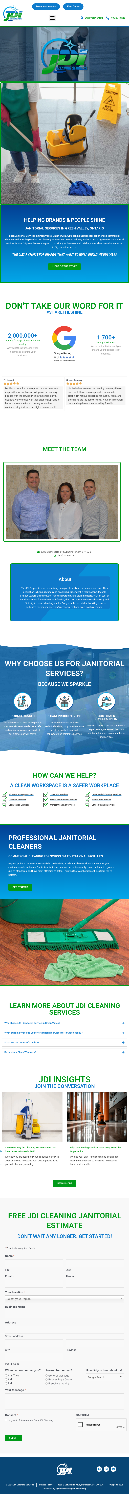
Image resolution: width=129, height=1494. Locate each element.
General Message (58, 1375)
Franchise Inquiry (58, 1383)
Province (71, 1349)
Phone (71, 1276)
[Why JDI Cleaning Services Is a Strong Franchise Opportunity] (97, 1117)
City (7, 1349)
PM (10, 1383)
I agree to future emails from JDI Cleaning (30, 1420)
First (7, 1269)
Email (9, 1276)
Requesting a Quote (60, 1379)
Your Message (15, 1390)
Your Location (15, 1292)
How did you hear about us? (104, 1370)
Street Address (14, 1336)
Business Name (15, 1306)
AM (10, 1379)
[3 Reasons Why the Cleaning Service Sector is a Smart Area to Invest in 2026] (32, 1117)
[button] (52, 18)
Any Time (13, 1375)
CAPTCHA (82, 1415)
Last (68, 1269)
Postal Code (12, 1363)
